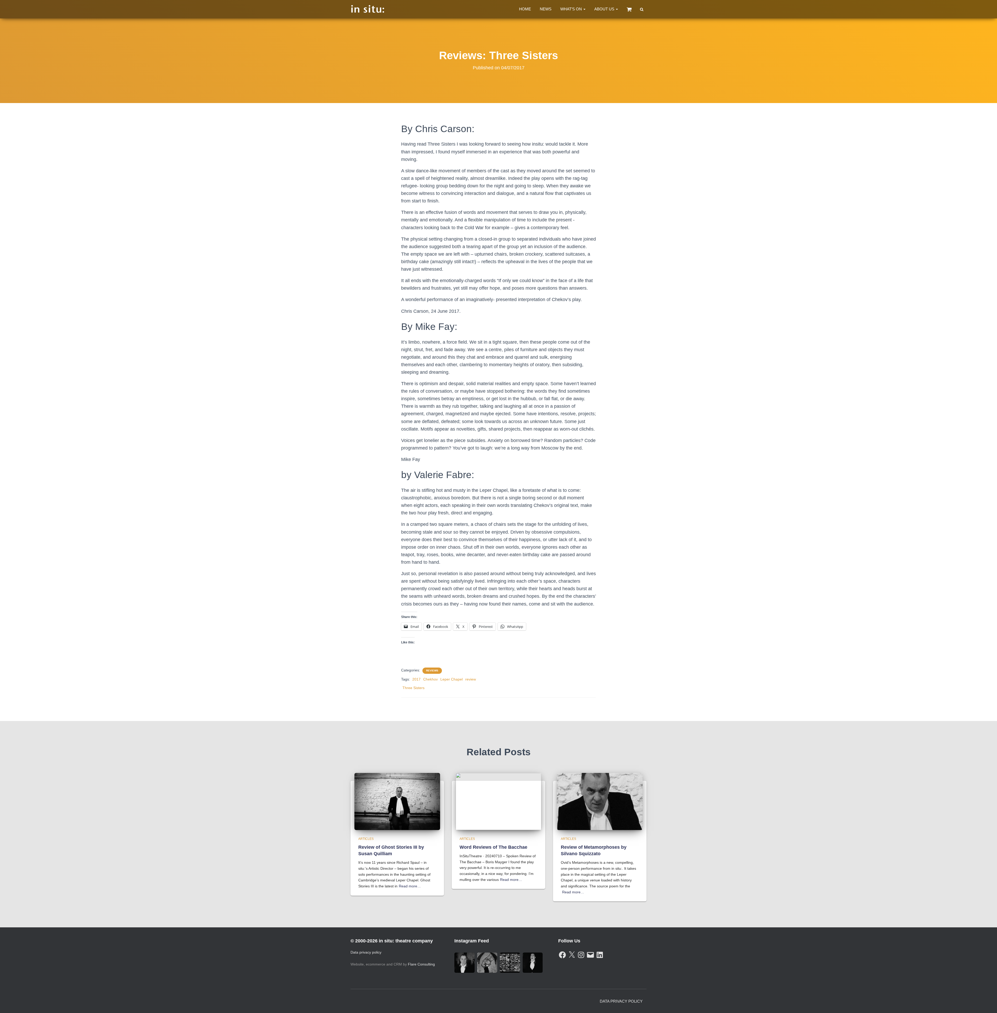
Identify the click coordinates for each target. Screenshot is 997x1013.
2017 (416, 679)
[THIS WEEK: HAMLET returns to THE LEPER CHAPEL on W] (487, 963)
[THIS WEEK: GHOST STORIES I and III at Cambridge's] (464, 963)
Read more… (410, 886)
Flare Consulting (421, 964)
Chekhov (430, 679)
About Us (604, 9)
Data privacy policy (366, 952)
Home (525, 9)
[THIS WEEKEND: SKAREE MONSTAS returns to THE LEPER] (510, 963)
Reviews (432, 670)
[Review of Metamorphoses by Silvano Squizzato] (600, 801)
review (470, 679)
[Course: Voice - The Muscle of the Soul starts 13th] (533, 963)
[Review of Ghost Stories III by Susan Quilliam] (397, 801)
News (545, 9)
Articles (366, 839)
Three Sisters (413, 688)
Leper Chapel (451, 679)
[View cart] (629, 9)
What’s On (571, 9)
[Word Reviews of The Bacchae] (498, 801)
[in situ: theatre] (368, 9)
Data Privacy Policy (621, 1001)
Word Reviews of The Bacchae (493, 847)
